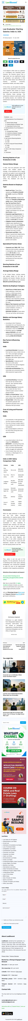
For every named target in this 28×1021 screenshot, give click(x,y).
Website (4, 903)
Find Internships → (10, 554)
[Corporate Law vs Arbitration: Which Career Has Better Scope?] (14, 666)
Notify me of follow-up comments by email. (13, 920)
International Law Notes (9, 867)
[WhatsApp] (5, 61)
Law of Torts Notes (8, 874)
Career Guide (6, 35)
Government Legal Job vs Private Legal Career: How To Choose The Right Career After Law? (13, 714)
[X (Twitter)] (22, 61)
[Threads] (5, 65)
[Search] (25, 2)
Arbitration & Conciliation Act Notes (12, 845)
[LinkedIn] (11, 61)
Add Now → (8, 111)
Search (23, 722)
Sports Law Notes (7, 879)
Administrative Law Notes (10, 841)
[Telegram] (11, 65)
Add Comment (6, 908)
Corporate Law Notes (8, 854)
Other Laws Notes (8, 883)
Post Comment (6, 927)
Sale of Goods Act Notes (9, 878)
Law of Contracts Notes (9, 847)
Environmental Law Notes (9, 858)
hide (11, 117)
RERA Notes (6, 876)
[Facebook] (16, 61)
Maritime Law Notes (8, 865)
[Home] (3, 24)
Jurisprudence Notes (8, 872)
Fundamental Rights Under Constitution (13, 861)
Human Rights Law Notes (9, 863)
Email (4, 899)
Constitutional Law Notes (9, 850)
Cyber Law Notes (7, 856)
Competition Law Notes (9, 848)
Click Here (21, 592)
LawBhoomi (5, 941)
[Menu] (3, 2)
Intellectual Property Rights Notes (12, 870)
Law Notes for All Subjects (10, 839)
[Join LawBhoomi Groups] (14, 602)
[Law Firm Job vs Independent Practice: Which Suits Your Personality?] (14, 685)
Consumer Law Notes (8, 852)
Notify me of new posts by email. (11, 923)
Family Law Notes (7, 859)
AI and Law (6, 843)
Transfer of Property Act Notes (11, 881)
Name (4, 894)
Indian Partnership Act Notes (10, 868)
